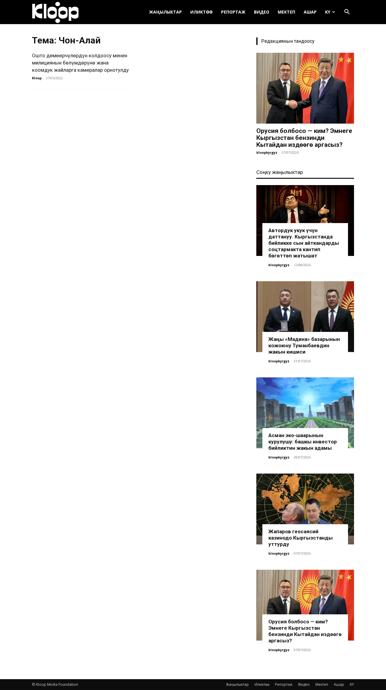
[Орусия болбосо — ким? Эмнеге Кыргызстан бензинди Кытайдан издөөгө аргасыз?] (305, 88)
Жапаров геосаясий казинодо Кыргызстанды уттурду (300, 537)
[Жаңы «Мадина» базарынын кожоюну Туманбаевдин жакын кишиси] (305, 316)
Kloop (37, 78)
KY (327, 12)
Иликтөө (201, 12)
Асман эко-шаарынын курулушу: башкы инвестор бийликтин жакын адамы (302, 441)
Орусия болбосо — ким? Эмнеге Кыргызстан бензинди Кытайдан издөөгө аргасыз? (304, 137)
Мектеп (286, 12)
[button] (347, 12)
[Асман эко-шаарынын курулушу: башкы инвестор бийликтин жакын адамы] (305, 412)
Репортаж (233, 12)
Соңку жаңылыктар (279, 172)
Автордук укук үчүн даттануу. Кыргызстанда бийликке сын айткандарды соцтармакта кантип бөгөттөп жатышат (303, 243)
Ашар (310, 12)
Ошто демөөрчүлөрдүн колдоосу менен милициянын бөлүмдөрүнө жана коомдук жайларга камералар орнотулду (80, 62)
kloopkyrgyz (266, 152)
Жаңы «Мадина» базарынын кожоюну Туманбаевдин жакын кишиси (304, 345)
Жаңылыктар (165, 12)
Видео (261, 12)
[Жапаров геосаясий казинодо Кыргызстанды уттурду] (305, 509)
